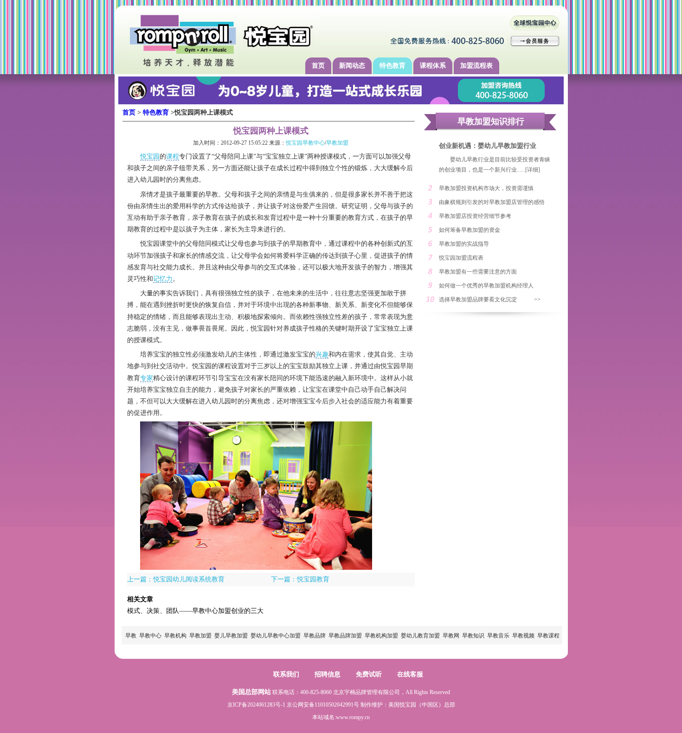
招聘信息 (328, 674)
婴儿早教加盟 (231, 635)
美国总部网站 (251, 691)
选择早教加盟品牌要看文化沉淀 (478, 299)
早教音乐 (498, 635)
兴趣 (321, 354)
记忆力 (163, 278)
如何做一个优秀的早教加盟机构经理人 (486, 285)
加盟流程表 (476, 65)
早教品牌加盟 (345, 635)
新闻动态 (352, 65)
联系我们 (286, 674)
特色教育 (392, 65)
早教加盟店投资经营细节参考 (475, 216)
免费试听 (369, 674)
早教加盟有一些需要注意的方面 (478, 271)
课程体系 (433, 65)
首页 (318, 65)
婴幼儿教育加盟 (420, 635)
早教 (130, 635)
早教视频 (523, 635)
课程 (172, 156)
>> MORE (542, 301)
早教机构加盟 (381, 635)
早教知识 (473, 635)
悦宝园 (150, 156)
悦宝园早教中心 (305, 143)
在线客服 (410, 674)
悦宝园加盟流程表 (461, 258)
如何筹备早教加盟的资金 (469, 230)
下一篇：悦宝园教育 (300, 579)
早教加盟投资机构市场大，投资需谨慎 (486, 188)
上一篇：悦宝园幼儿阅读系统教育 (176, 579)
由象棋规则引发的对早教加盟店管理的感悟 (492, 202)
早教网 (451, 635)
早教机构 (175, 635)
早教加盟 (337, 143)
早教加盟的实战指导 (464, 244)
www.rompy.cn (353, 717)
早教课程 (548, 635)
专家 (146, 378)
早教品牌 (314, 635)
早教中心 (150, 635)
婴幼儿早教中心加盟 (276, 635)
